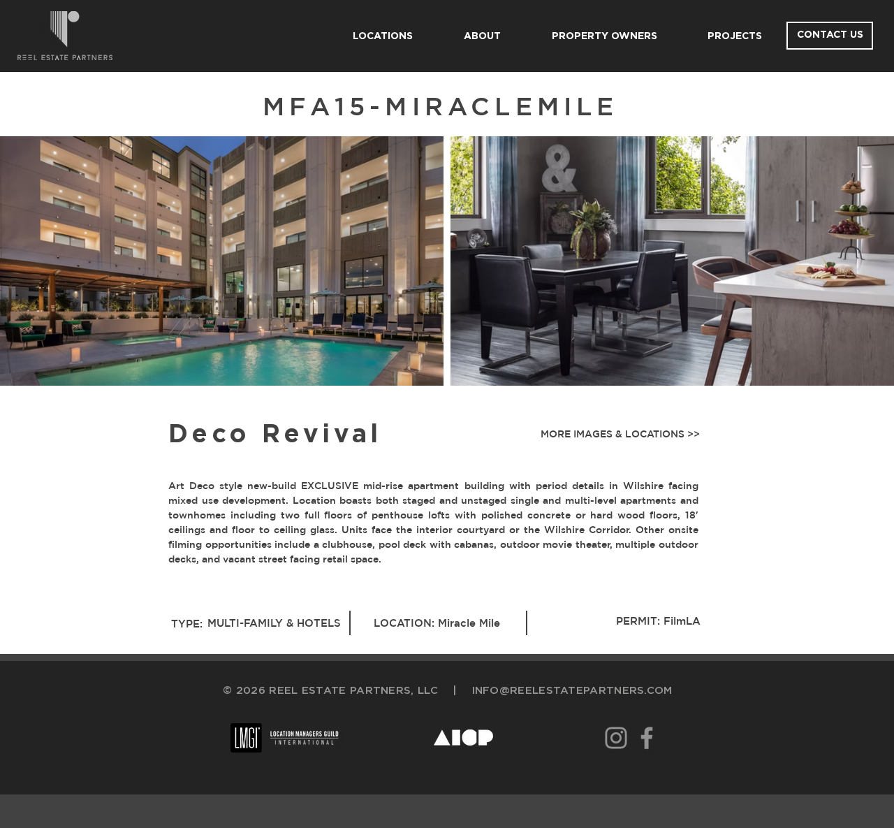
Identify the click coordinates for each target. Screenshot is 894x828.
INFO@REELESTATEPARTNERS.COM (572, 690)
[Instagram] (616, 738)
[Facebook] (646, 738)
